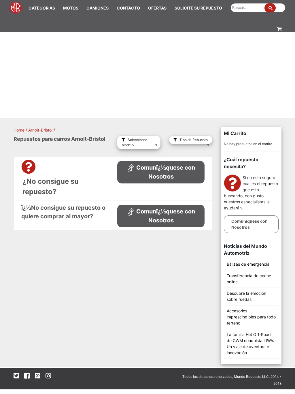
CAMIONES (97, 7)
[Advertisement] (147, 75)
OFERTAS (157, 7)
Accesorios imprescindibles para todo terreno (251, 316)
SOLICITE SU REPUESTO (198, 7)
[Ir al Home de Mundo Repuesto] (15, 7)
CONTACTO (128, 7)
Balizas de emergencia (248, 264)
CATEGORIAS (42, 7)
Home (19, 129)
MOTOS (70, 7)
